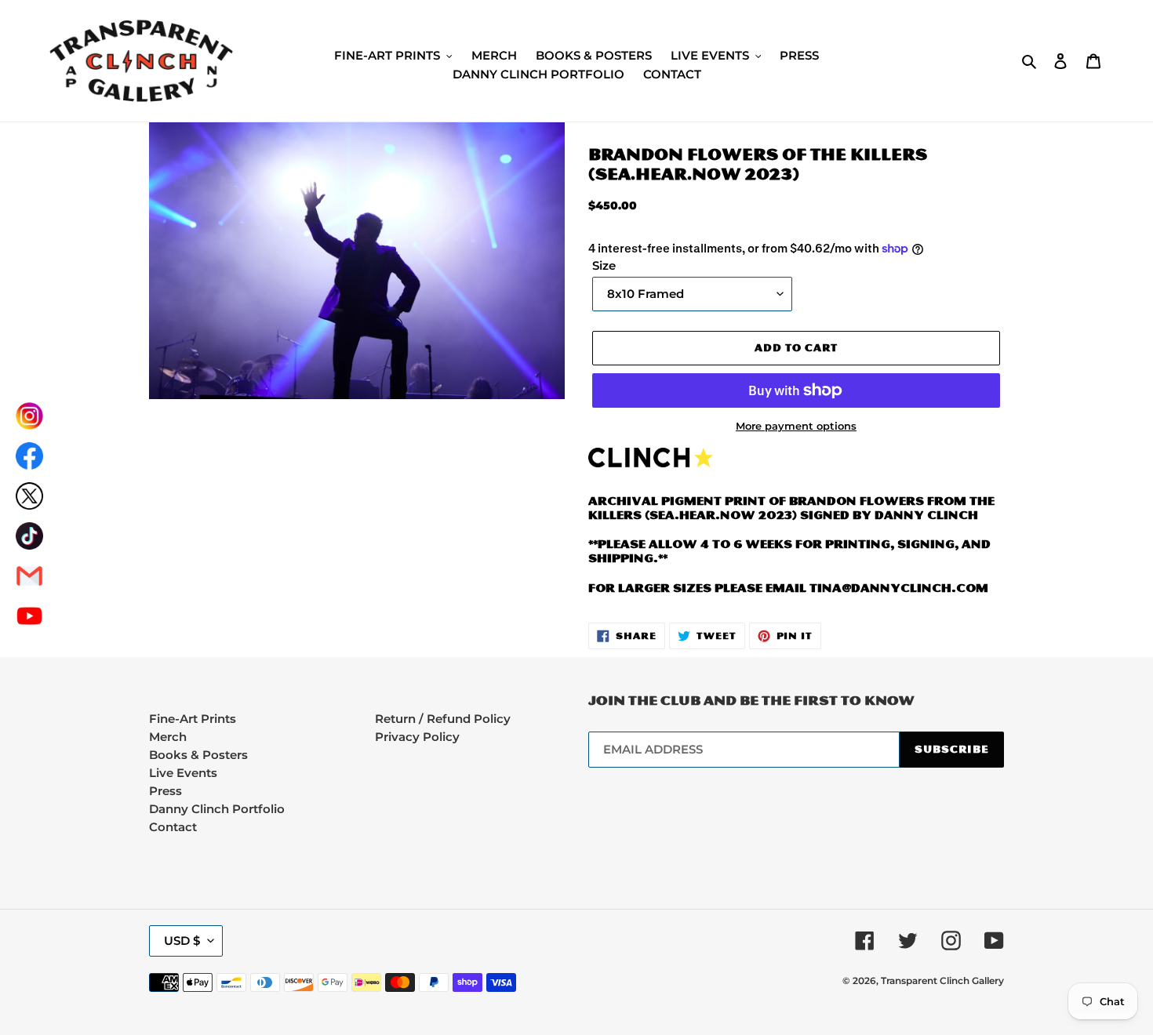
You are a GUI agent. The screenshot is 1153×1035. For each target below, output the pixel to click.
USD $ (182, 940)
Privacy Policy (417, 736)
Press (165, 790)
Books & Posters (198, 754)
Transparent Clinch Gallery (942, 980)
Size (604, 266)
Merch (168, 736)
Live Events (183, 772)
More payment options (796, 426)
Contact (173, 826)
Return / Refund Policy (443, 718)
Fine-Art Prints (192, 718)
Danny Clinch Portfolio (217, 808)
